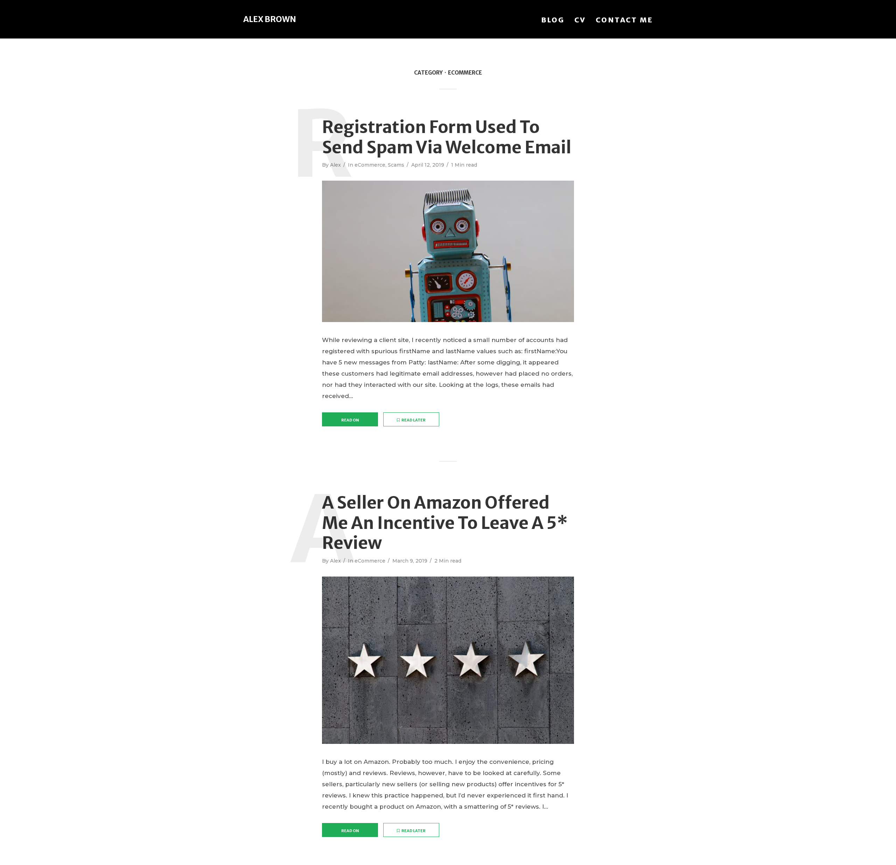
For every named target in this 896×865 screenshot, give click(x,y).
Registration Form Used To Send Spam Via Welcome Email (446, 137)
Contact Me (624, 19)
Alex (335, 165)
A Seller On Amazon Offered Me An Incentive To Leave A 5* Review (445, 523)
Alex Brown (269, 19)
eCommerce (370, 165)
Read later (413, 420)
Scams (396, 165)
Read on (350, 420)
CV (580, 19)
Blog (553, 19)
